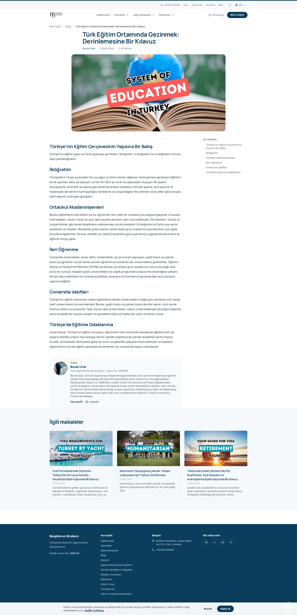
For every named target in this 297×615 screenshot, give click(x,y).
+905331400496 (172, 4)
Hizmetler (119, 15)
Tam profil (76, 401)
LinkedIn (94, 401)
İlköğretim (212, 153)
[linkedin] (223, 542)
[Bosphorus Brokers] (56, 15)
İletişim (105, 560)
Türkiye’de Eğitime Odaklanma (223, 172)
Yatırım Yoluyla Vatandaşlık (116, 593)
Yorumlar (210, 4)
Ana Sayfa (55, 26)
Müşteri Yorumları (111, 574)
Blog (220, 4)
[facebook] (214, 542)
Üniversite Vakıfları (216, 167)
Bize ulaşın (237, 14)
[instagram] (206, 542)
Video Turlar (197, 4)
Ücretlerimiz (108, 589)
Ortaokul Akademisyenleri (220, 157)
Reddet (208, 608)
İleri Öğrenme (214, 162)
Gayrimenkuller (142, 15)
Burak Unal (88, 48)
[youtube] (231, 542)
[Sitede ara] (230, 5)
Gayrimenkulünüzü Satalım (116, 565)
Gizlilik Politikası (94, 610)
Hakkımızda (103, 15)
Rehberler (164, 15)
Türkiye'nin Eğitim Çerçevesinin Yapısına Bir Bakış (224, 146)
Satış (185, 4)
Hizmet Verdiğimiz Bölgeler (116, 569)
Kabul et (225, 608)
